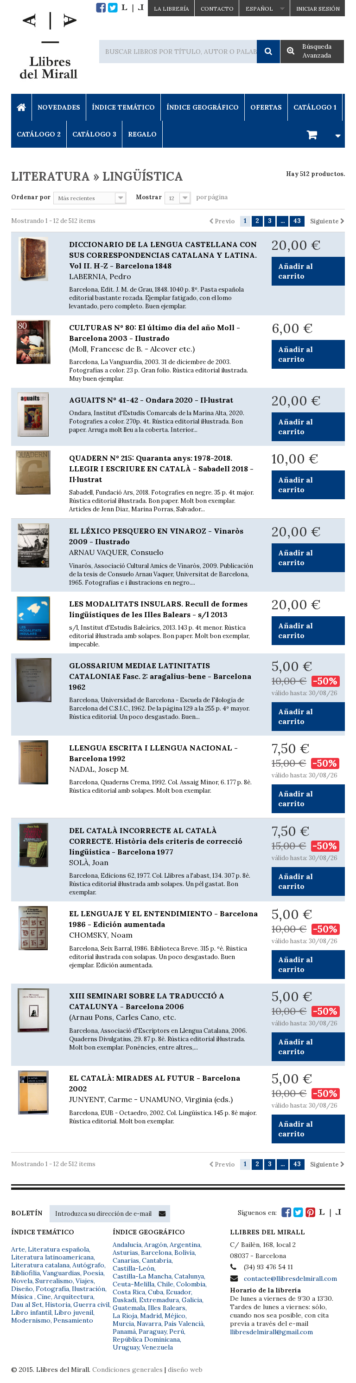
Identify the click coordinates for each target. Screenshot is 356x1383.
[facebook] (101, 8)
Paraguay (152, 1331)
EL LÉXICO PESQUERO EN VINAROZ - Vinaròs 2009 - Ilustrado (156, 541)
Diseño (22, 1289)
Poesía (93, 1273)
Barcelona (156, 1252)
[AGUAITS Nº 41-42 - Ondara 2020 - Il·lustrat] (33, 414)
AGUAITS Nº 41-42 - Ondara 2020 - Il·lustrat (151, 399)
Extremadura (159, 1300)
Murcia (123, 1323)
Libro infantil (31, 1312)
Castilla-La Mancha (142, 1276)
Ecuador (178, 1292)
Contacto (217, 8)
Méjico (175, 1315)
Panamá (124, 1331)
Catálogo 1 (315, 107)
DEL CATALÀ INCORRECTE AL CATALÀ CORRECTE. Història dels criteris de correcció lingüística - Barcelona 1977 (155, 846)
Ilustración (88, 1289)
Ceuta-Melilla (133, 1284)
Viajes (85, 1281)
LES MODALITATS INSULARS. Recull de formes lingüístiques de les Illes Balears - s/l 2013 (158, 609)
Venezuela (157, 1347)
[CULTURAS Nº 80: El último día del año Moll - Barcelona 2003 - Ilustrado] (33, 342)
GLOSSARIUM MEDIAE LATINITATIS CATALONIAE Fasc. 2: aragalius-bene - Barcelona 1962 (160, 676)
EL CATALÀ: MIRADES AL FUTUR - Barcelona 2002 (154, 1088)
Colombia (190, 1284)
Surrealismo (54, 1281)
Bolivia (184, 1252)
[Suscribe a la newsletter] (162, 1213)
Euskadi (124, 1300)
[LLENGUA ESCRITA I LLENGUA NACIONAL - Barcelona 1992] (33, 762)
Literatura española (58, 1249)
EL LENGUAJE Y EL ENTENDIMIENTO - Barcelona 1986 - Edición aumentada (163, 924)
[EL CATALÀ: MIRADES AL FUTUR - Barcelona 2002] (33, 1092)
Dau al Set (26, 1304)
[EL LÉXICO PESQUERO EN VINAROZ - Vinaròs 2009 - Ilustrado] (33, 545)
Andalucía (127, 1244)
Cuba (155, 1292)
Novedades (59, 107)
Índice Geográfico (202, 107)
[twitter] (113, 8)
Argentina (185, 1244)
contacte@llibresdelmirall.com (290, 1278)
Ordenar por (31, 197)
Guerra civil (91, 1304)
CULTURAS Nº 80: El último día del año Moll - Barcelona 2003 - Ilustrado (154, 338)
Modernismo (31, 1320)
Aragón (155, 1244)
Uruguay (126, 1347)
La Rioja (125, 1315)
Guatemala (129, 1308)
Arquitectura (73, 1296)
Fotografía (52, 1289)
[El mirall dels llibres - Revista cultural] (132, 8)
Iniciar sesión (318, 8)
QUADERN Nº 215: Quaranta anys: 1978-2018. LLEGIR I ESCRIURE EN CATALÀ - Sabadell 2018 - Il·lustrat (161, 468)
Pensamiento (73, 1320)
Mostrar (149, 197)
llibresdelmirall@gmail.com (271, 1332)
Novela (21, 1281)
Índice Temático (123, 107)
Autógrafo (88, 1265)
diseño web (185, 1369)
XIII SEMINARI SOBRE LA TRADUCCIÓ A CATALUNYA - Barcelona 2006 (146, 1006)
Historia (57, 1304)
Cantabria (157, 1260)
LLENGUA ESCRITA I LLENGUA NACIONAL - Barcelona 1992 (153, 758)
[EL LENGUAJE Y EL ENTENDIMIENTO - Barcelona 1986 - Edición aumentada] (33, 928)
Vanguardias (61, 1273)
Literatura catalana (40, 1265)
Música (22, 1296)
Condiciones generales (127, 1369)
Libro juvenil (73, 1312)
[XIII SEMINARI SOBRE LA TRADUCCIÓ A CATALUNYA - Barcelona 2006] (33, 1010)
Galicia (192, 1300)
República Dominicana (146, 1339)
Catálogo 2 (39, 134)
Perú (176, 1331)
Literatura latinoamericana (52, 1257)
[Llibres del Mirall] (48, 47)
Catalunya (189, 1276)
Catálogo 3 (94, 134)
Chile (165, 1284)
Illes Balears (166, 1308)
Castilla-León (133, 1268)
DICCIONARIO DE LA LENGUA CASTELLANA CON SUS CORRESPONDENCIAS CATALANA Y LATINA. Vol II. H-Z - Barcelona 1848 (163, 260)
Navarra (149, 1323)
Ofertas (266, 107)
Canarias (126, 1260)
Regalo (142, 134)
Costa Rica (129, 1292)
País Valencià (183, 1323)
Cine (44, 1296)
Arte (18, 1249)
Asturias (125, 1252)
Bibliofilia (25, 1273)
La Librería (171, 8)
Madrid (151, 1315)
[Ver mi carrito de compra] (322, 134)
